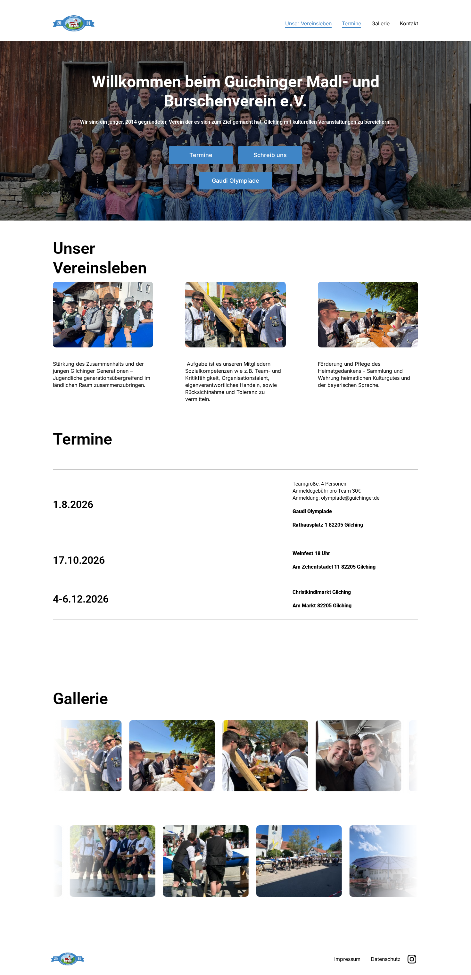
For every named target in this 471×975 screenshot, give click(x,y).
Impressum (347, 959)
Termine (351, 23)
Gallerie (380, 23)
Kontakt (409, 23)
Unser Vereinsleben (308, 23)
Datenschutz (386, 959)
